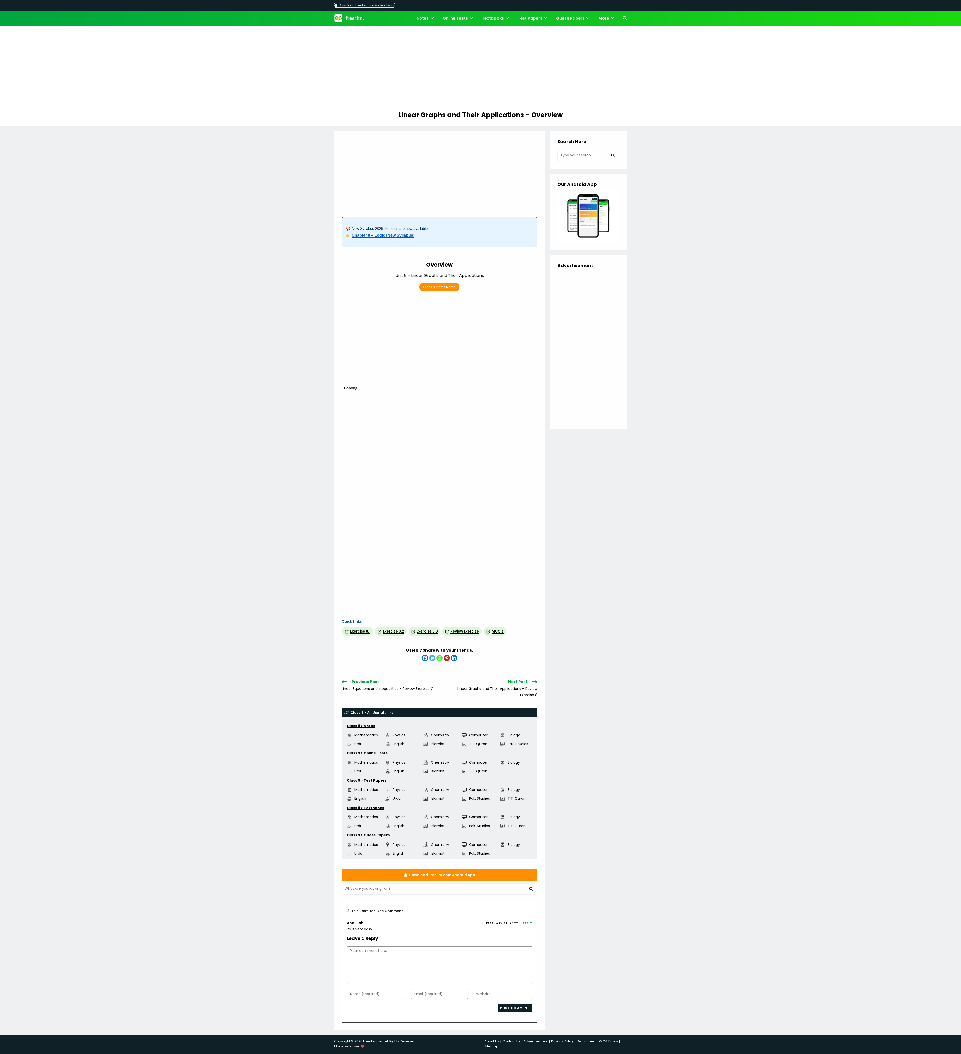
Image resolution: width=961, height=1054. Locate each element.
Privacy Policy (562, 1041)
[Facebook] (425, 658)
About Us (491, 1041)
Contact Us (511, 1041)
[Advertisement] (480, 69)
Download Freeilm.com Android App (366, 5)
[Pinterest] (447, 658)
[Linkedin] (454, 658)
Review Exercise (464, 631)
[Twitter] (432, 658)
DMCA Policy (608, 1041)
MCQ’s (498, 631)
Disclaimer (585, 1041)
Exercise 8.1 (360, 631)
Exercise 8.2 (393, 631)
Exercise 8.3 (427, 631)
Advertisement (536, 1041)
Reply (527, 923)
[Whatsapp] (439, 658)
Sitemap (491, 1046)
